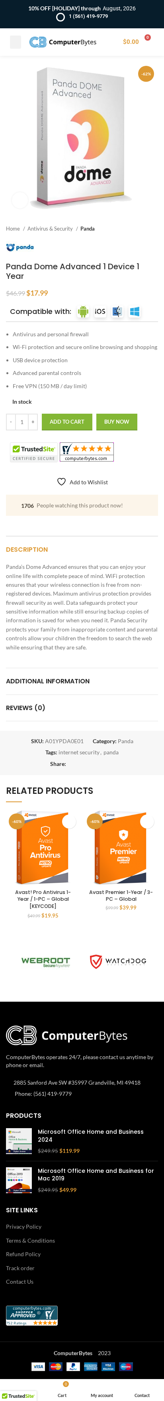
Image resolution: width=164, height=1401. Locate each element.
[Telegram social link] (109, 764)
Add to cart (67, 421)
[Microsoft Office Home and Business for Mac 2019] (19, 1180)
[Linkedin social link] (100, 764)
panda (111, 752)
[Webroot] (46, 962)
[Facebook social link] (72, 764)
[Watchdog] (118, 962)
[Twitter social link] (81, 764)
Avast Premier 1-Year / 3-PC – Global (121, 896)
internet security (79, 752)
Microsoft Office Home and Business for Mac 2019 (96, 1175)
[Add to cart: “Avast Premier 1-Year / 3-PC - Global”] (147, 822)
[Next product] (154, 229)
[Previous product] (138, 229)
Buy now (116, 421)
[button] (15, 42)
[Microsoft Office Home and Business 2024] (19, 1141)
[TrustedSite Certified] (34, 452)
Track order (20, 1268)
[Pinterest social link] (91, 764)
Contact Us (19, 1281)
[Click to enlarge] (20, 200)
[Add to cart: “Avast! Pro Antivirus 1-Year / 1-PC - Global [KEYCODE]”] (69, 822)
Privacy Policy (23, 1226)
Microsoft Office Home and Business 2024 (91, 1136)
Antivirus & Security (50, 228)
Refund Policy (23, 1254)
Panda (87, 228)
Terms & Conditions (30, 1240)
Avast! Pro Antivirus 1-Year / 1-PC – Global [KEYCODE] (43, 899)
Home (13, 228)
